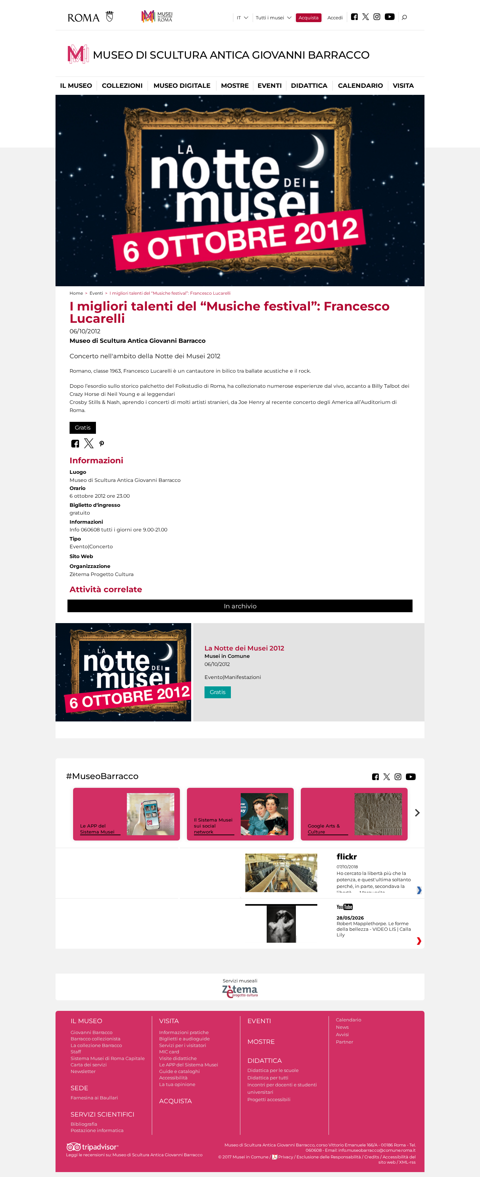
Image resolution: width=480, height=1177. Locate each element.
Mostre (235, 86)
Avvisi (342, 1034)
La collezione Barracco (96, 1045)
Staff (76, 1051)
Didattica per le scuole (273, 1070)
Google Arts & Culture (324, 829)
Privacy (285, 1157)
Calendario (360, 86)
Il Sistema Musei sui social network (213, 826)
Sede (79, 1088)
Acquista (309, 17)
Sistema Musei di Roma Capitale (108, 1058)
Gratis (83, 427)
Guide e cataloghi (179, 1071)
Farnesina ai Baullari (94, 1097)
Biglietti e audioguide (184, 1038)
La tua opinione (177, 1084)
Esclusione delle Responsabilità (329, 1157)
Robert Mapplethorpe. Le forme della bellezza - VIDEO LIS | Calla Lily (374, 929)
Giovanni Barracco (91, 1032)
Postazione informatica (97, 1130)
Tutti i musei (270, 17)
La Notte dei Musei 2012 (244, 648)
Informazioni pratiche (184, 1032)
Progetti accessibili (269, 1099)
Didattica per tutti (267, 1077)
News (342, 1027)
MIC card (169, 1051)
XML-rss (407, 1162)
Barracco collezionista (96, 1038)
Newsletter (83, 1071)
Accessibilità (173, 1077)
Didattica (309, 86)
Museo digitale (182, 86)
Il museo (76, 86)
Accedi (335, 17)
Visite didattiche (178, 1058)
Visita (403, 86)
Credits (371, 1157)
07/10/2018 (374, 879)
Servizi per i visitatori (182, 1045)
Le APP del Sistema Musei (97, 829)
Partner (344, 1042)
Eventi (270, 86)
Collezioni (122, 86)
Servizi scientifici (102, 1114)
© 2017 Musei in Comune (243, 1157)
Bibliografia (84, 1124)
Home (76, 293)
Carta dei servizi (89, 1064)
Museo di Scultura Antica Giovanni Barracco (231, 54)
